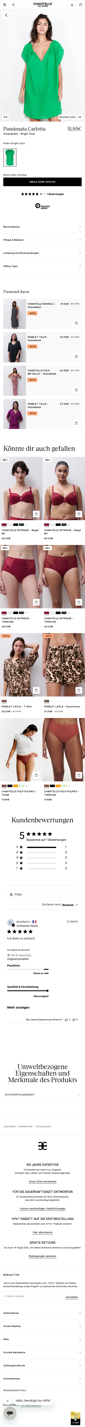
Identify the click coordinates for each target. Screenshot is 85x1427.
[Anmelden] (71, 4)
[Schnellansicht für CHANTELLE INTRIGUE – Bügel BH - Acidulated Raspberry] (36, 514)
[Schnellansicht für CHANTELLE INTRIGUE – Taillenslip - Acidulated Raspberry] (36, 602)
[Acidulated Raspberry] (4, 525)
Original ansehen (18, 959)
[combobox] (60, 905)
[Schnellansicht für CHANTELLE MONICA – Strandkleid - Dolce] (76, 323)
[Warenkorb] (80, 4)
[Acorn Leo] (4, 701)
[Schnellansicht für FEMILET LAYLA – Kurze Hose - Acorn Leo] (79, 690)
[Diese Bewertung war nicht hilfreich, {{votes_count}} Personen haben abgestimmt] (73, 1019)
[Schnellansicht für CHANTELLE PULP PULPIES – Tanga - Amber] (36, 775)
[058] (21, 786)
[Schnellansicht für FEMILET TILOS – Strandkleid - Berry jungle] (76, 423)
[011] (15, 525)
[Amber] (4, 786)
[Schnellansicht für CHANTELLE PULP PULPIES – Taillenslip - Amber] (79, 775)
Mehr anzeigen (18, 1007)
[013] (21, 525)
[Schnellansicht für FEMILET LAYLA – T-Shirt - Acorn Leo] (36, 690)
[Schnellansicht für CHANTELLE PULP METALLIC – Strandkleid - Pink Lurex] (76, 390)
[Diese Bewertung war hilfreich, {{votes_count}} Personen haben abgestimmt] (66, 1019)
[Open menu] (4, 4)
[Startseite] (42, 5)
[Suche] (13, 4)
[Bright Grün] (10, 157)
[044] (15, 786)
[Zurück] (6, 15)
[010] (9, 525)
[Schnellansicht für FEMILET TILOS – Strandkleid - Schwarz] (76, 356)
